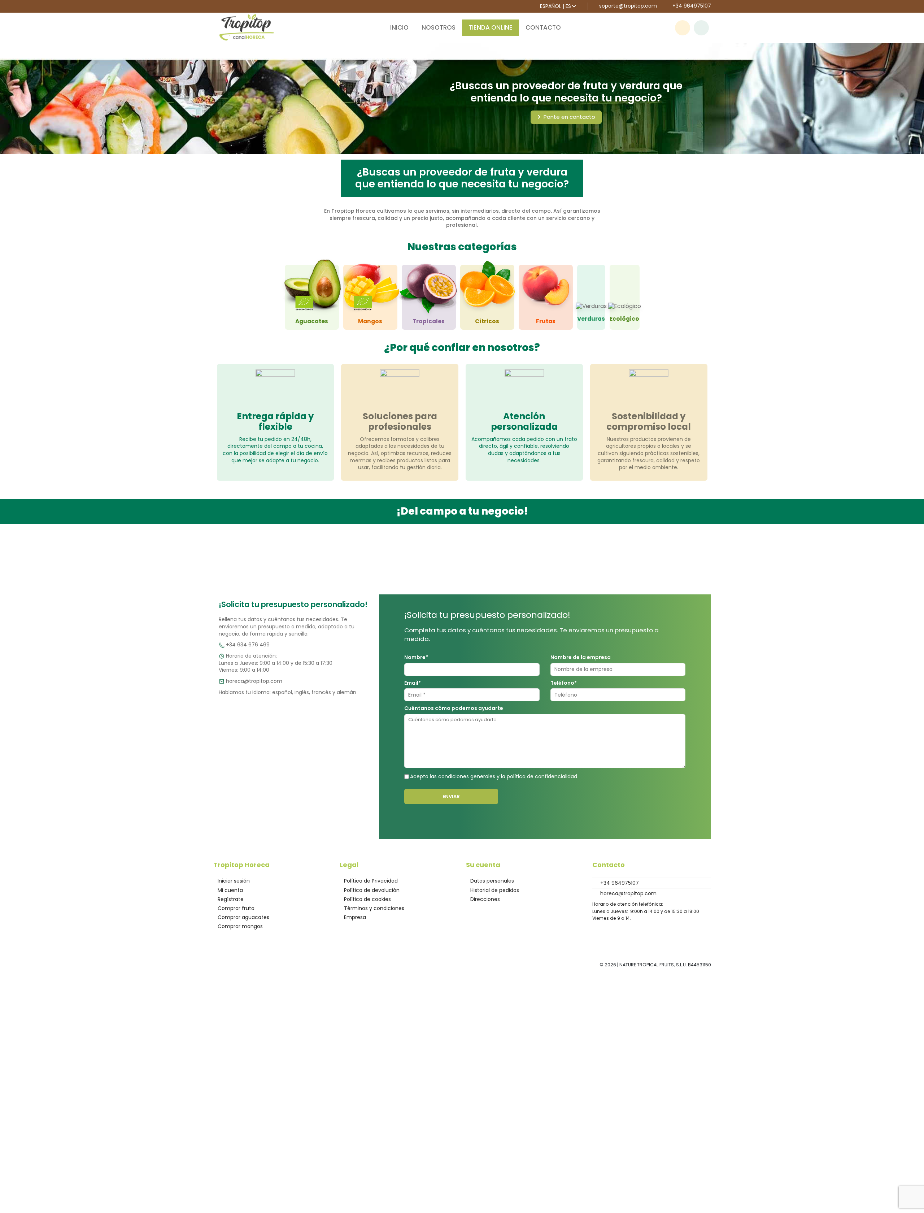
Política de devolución (372, 890)
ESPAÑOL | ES (555, 6)
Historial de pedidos (494, 890)
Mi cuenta (230, 890)
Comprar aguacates (243, 917)
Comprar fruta (236, 908)
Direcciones (485, 899)
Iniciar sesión (234, 881)
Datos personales (492, 881)
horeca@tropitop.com (254, 681)
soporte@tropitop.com (628, 5)
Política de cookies (367, 899)
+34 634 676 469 (248, 644)
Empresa (355, 917)
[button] (682, 23)
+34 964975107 (691, 5)
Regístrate (231, 899)
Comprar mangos (240, 926)
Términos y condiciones (374, 908)
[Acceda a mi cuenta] (701, 27)
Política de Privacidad (371, 881)
